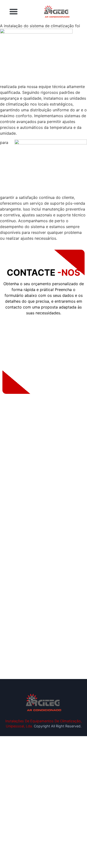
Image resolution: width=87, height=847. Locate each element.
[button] (13, 11)
